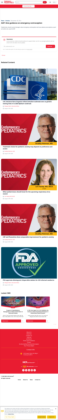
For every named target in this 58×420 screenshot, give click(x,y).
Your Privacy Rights (29, 346)
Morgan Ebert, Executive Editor (11, 106)
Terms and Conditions (29, 340)
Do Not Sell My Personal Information (29, 344)
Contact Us (29, 335)
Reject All (51, 417)
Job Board (29, 339)
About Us (29, 332)
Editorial (29, 337)
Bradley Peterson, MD (9, 151)
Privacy (29, 342)
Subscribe (49, 46)
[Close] (55, 408)
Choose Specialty (27, 6)
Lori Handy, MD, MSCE (9, 196)
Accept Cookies (41, 417)
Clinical (3, 55)
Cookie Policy (11, 414)
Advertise (29, 334)
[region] (29, 413)
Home (19, 379)
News (31, 379)
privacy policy (29, 49)
